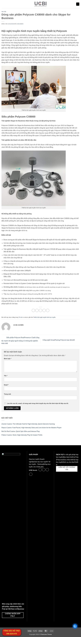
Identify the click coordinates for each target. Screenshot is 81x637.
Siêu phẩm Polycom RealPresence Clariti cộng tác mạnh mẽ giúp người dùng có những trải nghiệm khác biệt (20, 340)
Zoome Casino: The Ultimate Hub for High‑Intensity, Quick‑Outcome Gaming (28, 424)
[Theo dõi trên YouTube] (30, 474)
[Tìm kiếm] (77, 4)
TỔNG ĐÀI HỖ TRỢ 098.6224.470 (11, 632)
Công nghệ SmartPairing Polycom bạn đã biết (59, 340)
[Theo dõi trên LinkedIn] (47, 469)
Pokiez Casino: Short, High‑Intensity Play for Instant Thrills (21, 435)
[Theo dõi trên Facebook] (40, 469)
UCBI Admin (19, 23)
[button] (2, 4)
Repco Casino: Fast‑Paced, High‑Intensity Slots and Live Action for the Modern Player (31, 427)
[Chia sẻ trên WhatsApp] (33, 310)
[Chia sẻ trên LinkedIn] (47, 310)
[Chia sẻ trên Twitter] (40, 310)
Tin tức (3, 11)
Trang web (7, 394)
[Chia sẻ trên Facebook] (37, 310)
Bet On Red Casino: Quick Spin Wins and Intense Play (20, 431)
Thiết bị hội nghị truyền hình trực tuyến (44, 317)
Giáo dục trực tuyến (41, 462)
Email (6, 385)
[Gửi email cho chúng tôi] (43, 469)
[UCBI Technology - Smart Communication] (41, 4)
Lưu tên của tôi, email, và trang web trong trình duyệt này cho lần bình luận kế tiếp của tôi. (38, 403)
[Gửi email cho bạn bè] (44, 310)
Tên (5, 375)
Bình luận (7, 358)
